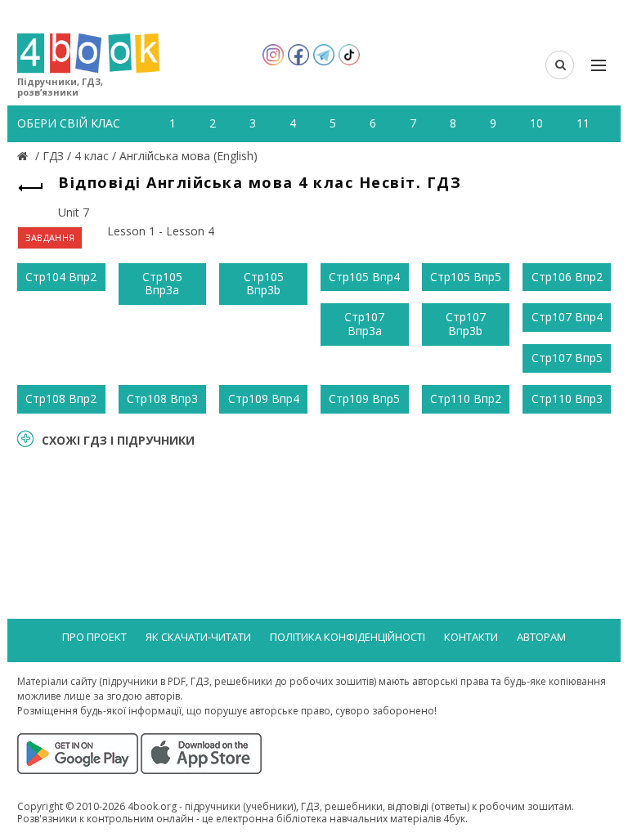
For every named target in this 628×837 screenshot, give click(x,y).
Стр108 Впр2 (60, 398)
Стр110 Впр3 (567, 398)
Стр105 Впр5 (465, 276)
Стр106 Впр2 (567, 276)
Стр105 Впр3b (264, 283)
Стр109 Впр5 (364, 398)
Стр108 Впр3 (162, 398)
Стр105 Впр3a (162, 283)
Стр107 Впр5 (567, 357)
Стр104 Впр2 (60, 276)
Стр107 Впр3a (364, 323)
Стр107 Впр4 (567, 317)
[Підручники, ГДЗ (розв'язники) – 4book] (24, 155)
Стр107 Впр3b (466, 323)
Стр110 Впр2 (465, 398)
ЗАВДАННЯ (49, 237)
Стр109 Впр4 (263, 398)
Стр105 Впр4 (364, 276)
